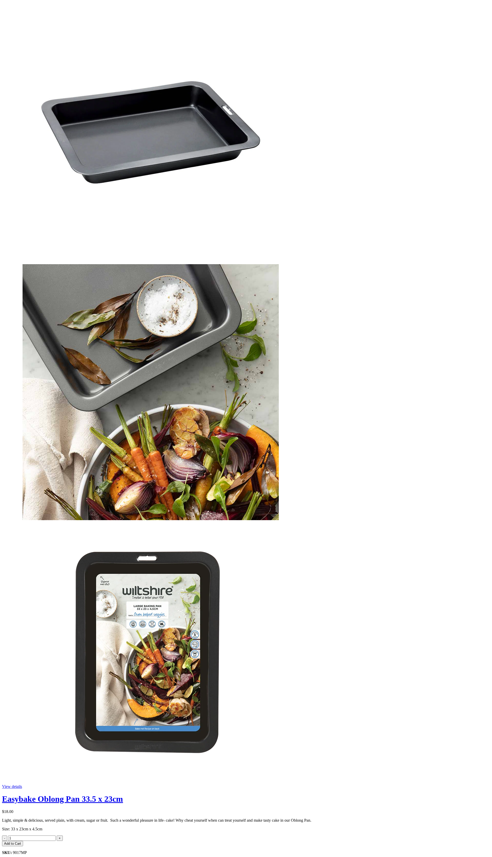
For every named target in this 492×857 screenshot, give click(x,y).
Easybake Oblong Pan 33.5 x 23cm (62, 799)
